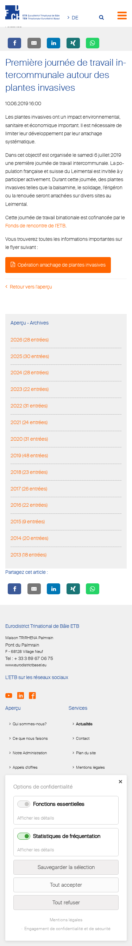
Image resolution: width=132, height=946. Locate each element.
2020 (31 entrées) (29, 439)
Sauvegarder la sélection (66, 867)
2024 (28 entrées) (30, 372)
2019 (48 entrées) (29, 455)
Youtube (10, 692)
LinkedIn (22, 692)
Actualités (84, 723)
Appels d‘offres (25, 767)
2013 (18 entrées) (28, 555)
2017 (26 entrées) (29, 489)
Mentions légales (90, 767)
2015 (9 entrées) (28, 521)
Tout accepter (66, 884)
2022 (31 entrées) (29, 406)
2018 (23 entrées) (29, 472)
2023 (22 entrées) (30, 389)
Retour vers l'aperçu (31, 287)
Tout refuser (66, 902)
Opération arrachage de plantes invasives (62, 265)
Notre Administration (30, 752)
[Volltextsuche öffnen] (103, 17)
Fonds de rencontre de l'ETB (35, 225)
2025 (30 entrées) (30, 356)
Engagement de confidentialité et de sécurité (67, 929)
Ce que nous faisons (30, 738)
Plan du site (86, 752)
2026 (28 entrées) (30, 340)
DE (75, 17)
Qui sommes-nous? (29, 723)
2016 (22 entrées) (29, 505)
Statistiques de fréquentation (66, 836)
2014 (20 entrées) (29, 538)
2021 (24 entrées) (29, 422)
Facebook (34, 692)
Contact (82, 738)
